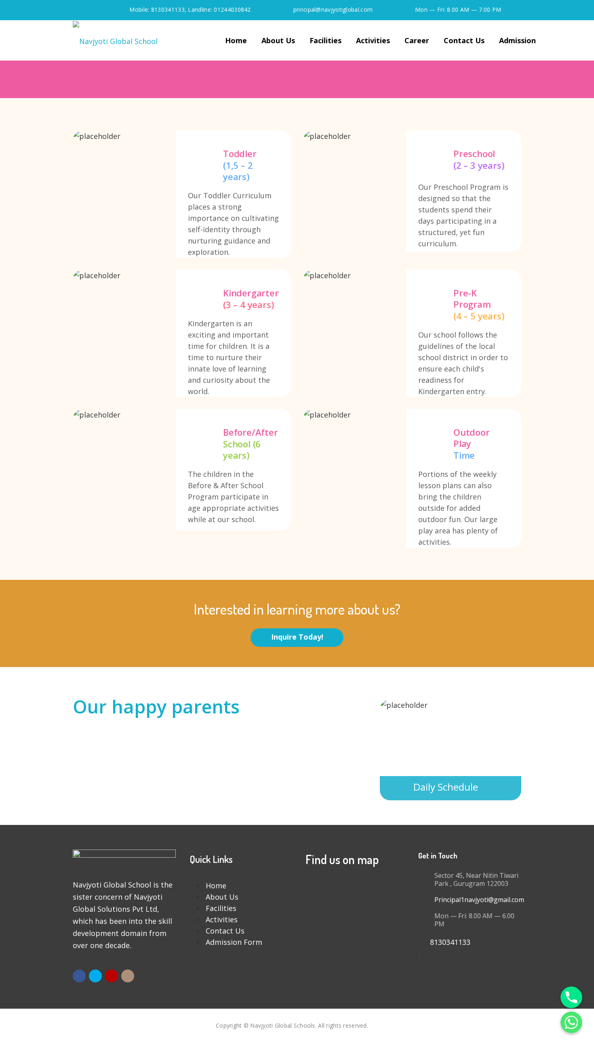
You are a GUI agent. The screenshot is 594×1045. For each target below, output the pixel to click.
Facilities (325, 40)
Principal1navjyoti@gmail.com (479, 899)
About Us (278, 40)
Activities (373, 40)
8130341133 (447, 942)
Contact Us (464, 40)
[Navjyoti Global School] (115, 40)
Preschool (412, 191)
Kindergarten (182, 333)
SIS (374, 1025)
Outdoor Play (412, 478)
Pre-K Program (412, 333)
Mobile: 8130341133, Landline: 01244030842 (190, 9)
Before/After (182, 469)
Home (236, 40)
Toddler (182, 194)
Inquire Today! (297, 637)
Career (416, 40)
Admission (517, 40)
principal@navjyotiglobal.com (333, 9)
